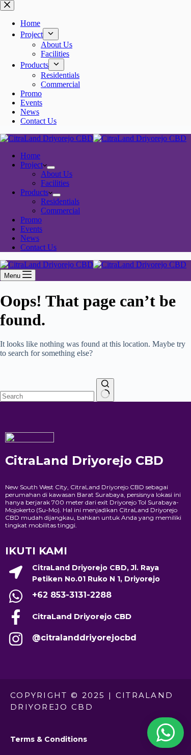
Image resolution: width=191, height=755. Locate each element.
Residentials (60, 201)
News (29, 238)
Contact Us (38, 247)
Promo (31, 219)
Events (31, 229)
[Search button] (105, 390)
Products (34, 192)
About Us (56, 174)
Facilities (55, 183)
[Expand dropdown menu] (51, 167)
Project (31, 164)
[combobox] (47, 396)
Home (30, 155)
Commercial (60, 210)
